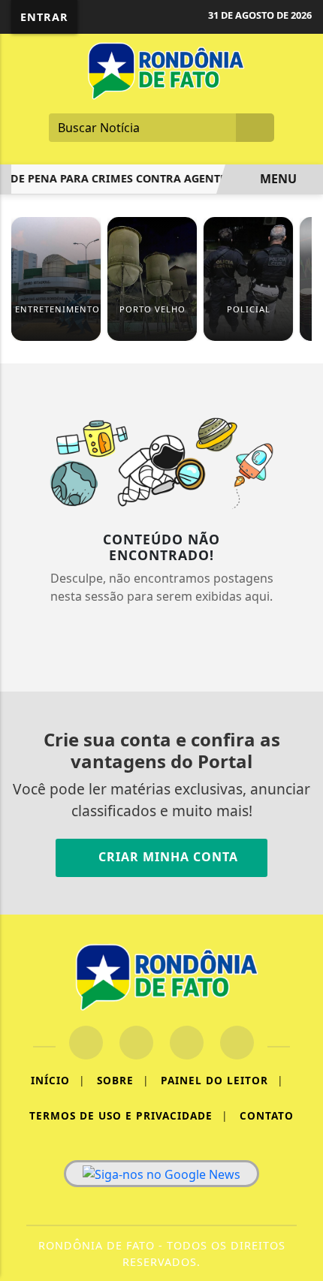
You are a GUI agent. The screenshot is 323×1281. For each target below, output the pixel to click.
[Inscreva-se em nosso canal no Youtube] (237, 1042)
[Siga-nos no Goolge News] (161, 1173)
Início (58, 1080)
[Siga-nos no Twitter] (187, 1042)
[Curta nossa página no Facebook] (86, 1042)
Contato (267, 1115)
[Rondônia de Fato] (161, 70)
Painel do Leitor (222, 1080)
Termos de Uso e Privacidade (128, 1115)
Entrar (44, 17)
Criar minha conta (166, 856)
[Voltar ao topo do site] (301, 704)
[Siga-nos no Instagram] (136, 1042)
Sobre (123, 1080)
